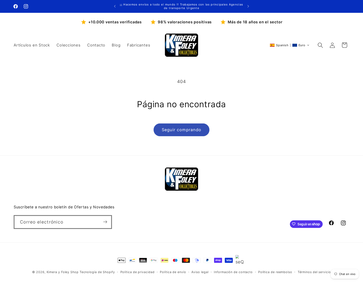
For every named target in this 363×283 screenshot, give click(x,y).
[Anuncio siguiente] (248, 6)
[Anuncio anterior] (115, 6)
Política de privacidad (137, 272)
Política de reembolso (275, 272)
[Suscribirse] (105, 222)
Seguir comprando (181, 129)
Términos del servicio (314, 272)
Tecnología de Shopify (97, 272)
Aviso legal (199, 272)
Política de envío (173, 272)
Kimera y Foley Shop (63, 272)
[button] (289, 45)
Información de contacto (233, 272)
